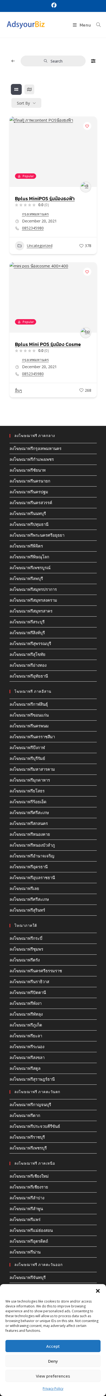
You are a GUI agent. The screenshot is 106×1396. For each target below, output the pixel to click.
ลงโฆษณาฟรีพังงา (26, 1003)
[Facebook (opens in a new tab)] (53, 5)
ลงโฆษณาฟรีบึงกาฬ (27, 747)
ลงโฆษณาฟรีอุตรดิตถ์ (29, 1241)
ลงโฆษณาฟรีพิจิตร (26, 546)
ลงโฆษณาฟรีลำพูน (26, 1208)
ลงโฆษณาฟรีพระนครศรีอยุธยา (37, 535)
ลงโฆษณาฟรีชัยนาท (28, 470)
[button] (98, 1291)
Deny (53, 1361)
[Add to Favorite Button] (87, 126)
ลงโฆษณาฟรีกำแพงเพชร (32, 459)
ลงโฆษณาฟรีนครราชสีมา (32, 736)
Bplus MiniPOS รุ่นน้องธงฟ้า (45, 198)
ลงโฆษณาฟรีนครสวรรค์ (31, 502)
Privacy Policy (53, 1388)
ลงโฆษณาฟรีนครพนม (29, 725)
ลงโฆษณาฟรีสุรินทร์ (27, 910)
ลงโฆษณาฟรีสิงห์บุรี (27, 632)
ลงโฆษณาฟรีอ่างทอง (28, 665)
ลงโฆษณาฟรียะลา (26, 1035)
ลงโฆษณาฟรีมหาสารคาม (32, 769)
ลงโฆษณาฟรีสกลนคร (29, 823)
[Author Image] (85, 187)
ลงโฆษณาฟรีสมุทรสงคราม (33, 600)
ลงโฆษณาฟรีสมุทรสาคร (31, 611)
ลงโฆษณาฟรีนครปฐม (29, 491)
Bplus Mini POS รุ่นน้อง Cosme (48, 344)
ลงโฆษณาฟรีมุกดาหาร (30, 780)
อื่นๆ (18, 390)
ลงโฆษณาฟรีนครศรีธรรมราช (36, 970)
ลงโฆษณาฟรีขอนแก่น (29, 715)
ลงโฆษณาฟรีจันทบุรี (28, 1277)
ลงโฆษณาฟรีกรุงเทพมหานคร (35, 448)
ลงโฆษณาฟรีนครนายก (30, 481)
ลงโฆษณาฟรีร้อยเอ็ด (28, 801)
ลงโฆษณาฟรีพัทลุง (26, 1014)
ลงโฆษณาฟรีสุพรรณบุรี (30, 643)
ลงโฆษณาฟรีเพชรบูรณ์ (30, 567)
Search (57, 61)
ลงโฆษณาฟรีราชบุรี (27, 1137)
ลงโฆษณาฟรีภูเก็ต (26, 1025)
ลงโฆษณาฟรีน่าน (25, 1252)
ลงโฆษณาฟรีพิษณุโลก (29, 556)
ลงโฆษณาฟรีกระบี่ (26, 938)
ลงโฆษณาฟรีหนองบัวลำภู (32, 845)
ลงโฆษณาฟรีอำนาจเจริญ (32, 856)
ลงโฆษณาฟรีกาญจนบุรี (30, 1104)
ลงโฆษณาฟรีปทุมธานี (29, 524)
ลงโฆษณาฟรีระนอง (27, 1046)
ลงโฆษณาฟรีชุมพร (26, 949)
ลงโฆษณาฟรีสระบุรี (27, 621)
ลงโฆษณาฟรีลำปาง (27, 1197)
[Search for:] (96, 25)
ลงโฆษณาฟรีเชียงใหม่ (29, 1176)
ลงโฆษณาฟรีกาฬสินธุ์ (29, 704)
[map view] (29, 89)
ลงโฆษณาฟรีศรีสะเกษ (29, 812)
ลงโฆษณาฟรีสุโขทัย (27, 654)
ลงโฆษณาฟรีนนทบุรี (28, 513)
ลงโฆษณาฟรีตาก (25, 1115)
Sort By (23, 103)
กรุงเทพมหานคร (35, 213)
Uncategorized (39, 245)
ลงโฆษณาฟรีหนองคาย (30, 834)
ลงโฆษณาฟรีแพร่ (25, 1219)
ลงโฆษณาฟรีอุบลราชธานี (32, 877)
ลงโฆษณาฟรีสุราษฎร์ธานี (32, 1079)
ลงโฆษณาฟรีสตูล (25, 1068)
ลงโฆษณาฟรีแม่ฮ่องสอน (31, 1230)
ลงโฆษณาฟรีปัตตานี (28, 992)
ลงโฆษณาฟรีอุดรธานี (29, 866)
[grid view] (16, 89)
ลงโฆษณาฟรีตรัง (25, 960)
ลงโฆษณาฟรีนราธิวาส (29, 981)
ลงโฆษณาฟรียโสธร (27, 790)
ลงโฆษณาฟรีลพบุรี (26, 578)
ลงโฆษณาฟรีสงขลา (27, 1057)
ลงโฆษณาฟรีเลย (24, 888)
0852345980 (33, 228)
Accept (53, 1346)
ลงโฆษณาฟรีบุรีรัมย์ (27, 758)
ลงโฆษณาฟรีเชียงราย (29, 1187)
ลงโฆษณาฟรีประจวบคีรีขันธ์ (35, 1126)
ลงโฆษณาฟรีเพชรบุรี (28, 1148)
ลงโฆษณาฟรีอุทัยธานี (29, 676)
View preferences (53, 1376)
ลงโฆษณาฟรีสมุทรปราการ (33, 589)
